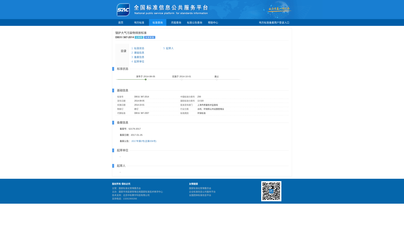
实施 (181, 76)
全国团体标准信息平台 (200, 195)
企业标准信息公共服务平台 (202, 191)
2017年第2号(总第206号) (143, 141)
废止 (216, 76)
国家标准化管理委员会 (200, 188)
